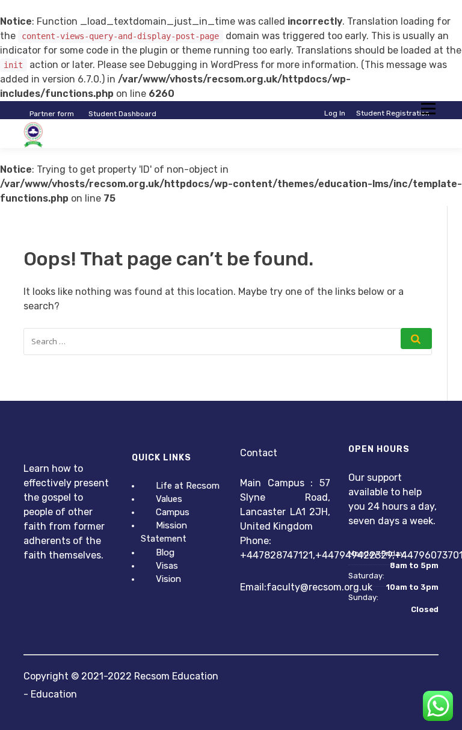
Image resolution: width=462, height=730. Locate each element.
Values (169, 498)
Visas (167, 565)
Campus (172, 512)
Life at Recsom (188, 485)
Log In (334, 113)
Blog (165, 552)
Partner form (51, 114)
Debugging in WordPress (202, 64)
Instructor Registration (390, 123)
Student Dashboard (122, 114)
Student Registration (393, 113)
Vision (168, 579)
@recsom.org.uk (336, 587)
